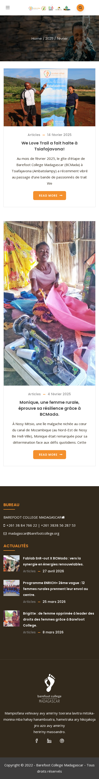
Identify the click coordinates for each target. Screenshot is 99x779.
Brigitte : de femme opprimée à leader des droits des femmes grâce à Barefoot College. (58, 619)
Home (37, 38)
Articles (34, 135)
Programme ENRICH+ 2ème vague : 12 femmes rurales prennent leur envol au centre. (55, 589)
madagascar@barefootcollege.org (33, 533)
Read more (48, 196)
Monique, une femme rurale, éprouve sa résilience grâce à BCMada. (49, 408)
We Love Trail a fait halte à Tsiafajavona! (49, 146)
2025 (49, 38)
